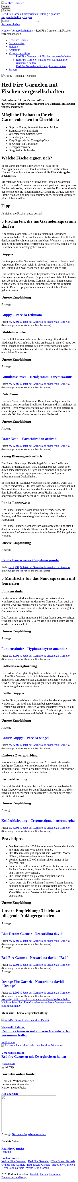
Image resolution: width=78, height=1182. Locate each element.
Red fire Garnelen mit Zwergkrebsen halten (41, 66)
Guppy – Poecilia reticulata (21, 315)
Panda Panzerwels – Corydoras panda (30, 560)
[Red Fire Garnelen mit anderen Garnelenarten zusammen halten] (25, 1020)
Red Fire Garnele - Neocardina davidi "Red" (34, 957)
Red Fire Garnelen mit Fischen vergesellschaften (43, 56)
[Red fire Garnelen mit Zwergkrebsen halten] (32, 1045)
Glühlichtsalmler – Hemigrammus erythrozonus (36, 377)
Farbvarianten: (10, 1158)
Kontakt (34, 1174)
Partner (44, 1174)
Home (5, 30)
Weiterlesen (8, 1042)
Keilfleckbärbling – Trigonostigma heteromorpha (38, 820)
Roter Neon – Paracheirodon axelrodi (29, 439)
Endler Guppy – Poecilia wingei (25, 738)
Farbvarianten (30, 13)
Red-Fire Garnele (11, 13)
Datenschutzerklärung (13, 1177)
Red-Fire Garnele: (12, 1148)
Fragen (28, 17)
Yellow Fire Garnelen (13, 1161)
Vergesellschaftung (12, 17)
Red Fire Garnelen (38, 1161)
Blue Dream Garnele (63, 1161)
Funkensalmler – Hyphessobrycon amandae (34, 649)
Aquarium (54, 13)
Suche (6, 10)
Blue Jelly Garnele (62, 1164)
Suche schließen (10, 24)
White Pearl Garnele (37, 1167)
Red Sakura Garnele (38, 1164)
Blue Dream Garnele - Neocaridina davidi (32, 934)
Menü (6, 6)
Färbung (6, 1151)
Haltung (43, 13)
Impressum (55, 1174)
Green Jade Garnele (12, 1167)
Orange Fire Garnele (13, 1164)
